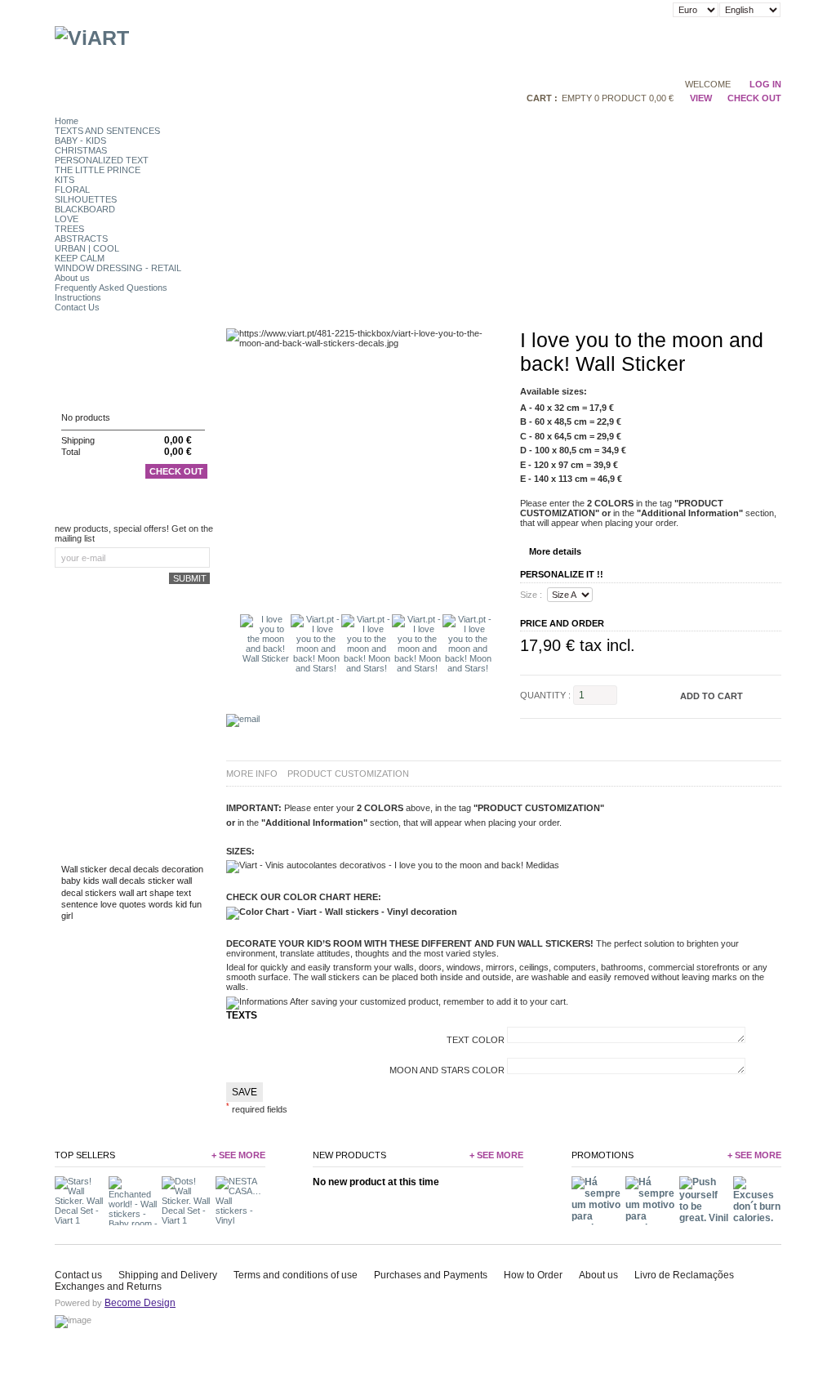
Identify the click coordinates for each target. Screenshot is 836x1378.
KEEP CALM (79, 258)
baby (71, 880)
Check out (176, 471)
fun (195, 904)
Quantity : (545, 695)
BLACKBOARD (85, 209)
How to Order (533, 1275)
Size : (531, 595)
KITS (64, 180)
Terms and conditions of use (295, 1275)
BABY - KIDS (80, 140)
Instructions (78, 297)
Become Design (140, 1303)
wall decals (123, 880)
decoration (182, 869)
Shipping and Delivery (167, 1275)
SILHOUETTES (86, 199)
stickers (101, 893)
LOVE (66, 219)
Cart (74, 386)
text (183, 893)
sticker (161, 880)
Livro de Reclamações (684, 1275)
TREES (69, 229)
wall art (133, 893)
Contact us (78, 1275)
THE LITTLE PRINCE (97, 170)
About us (72, 278)
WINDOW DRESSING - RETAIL (118, 268)
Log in (765, 84)
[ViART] (92, 37)
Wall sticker (84, 869)
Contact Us (77, 307)
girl (67, 916)
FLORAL (72, 189)
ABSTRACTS (81, 238)
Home (66, 121)
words (161, 904)
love (108, 904)
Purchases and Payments (430, 1275)
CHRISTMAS (81, 150)
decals (146, 869)
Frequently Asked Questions (111, 287)
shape (161, 893)
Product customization (348, 773)
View (700, 98)
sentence (79, 904)
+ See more (238, 1155)
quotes (132, 904)
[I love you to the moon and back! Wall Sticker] (265, 658)
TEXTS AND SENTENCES (107, 131)
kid (181, 904)
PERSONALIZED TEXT (102, 160)
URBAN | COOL (87, 248)
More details (555, 551)
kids (91, 880)
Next (497, 638)
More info (252, 773)
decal (120, 869)
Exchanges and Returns (108, 1286)
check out (754, 98)
